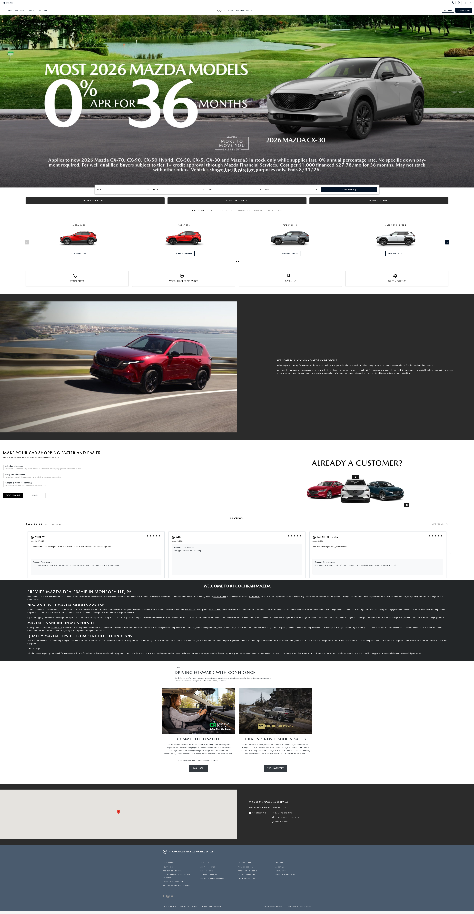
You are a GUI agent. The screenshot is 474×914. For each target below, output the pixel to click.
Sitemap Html (206, 906)
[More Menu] (3, 10)
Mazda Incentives (246, 875)
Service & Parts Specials (212, 879)
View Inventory (275, 768)
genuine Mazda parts (303, 640)
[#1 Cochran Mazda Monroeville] (220, 10)
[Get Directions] (460, 3)
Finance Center (245, 867)
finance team (56, 627)
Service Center (207, 867)
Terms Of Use (184, 906)
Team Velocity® (278, 906)
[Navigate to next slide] (472, 94)
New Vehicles (169, 867)
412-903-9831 (293, 817)
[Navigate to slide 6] (228, 171)
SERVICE (205, 862)
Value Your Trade (246, 879)
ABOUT (279, 862)
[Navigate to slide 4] (224, 171)
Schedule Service (463, 10)
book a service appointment (325, 653)
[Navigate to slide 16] (251, 171)
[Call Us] (454, 2)
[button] (118, 812)
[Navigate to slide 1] (217, 171)
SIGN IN (35, 495)
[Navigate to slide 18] (256, 171)
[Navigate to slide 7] (230, 171)
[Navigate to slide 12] (243, 171)
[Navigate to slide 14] (247, 171)
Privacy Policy (169, 906)
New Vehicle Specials (173, 882)
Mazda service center (104, 640)
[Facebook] (163, 896)
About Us (280, 867)
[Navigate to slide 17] (254, 171)
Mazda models (219, 596)
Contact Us (281, 871)
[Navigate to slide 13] (245, 171)
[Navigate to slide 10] (238, 171)
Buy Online (448, 10)
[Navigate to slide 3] (222, 171)
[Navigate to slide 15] (249, 171)
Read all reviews (440, 524)
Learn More (198, 768)
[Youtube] (172, 896)
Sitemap (195, 906)
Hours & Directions (285, 875)
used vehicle (254, 596)
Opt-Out (217, 906)
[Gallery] (237, 93)
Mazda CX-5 (190, 609)
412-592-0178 (286, 813)
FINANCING (244, 862)
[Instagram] (167, 896)
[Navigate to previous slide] (2, 94)
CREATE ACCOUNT (13, 495)
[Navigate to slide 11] (240, 171)
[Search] (466, 3)
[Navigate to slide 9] (236, 171)
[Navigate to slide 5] (226, 171)
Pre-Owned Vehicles (172, 871)
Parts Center (206, 871)
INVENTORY (169, 862)
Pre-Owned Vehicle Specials (176, 886)
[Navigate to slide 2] (219, 171)
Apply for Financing (247, 871)
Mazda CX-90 (215, 609)
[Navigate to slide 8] (234, 171)
